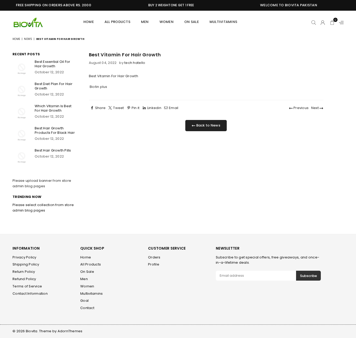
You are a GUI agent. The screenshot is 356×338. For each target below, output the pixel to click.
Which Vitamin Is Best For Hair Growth (53, 108)
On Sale (191, 21)
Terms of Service (27, 286)
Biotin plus (98, 86)
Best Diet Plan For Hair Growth (53, 86)
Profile (153, 264)
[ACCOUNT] (322, 22)
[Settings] (340, 22)
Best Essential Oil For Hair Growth (52, 63)
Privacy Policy (24, 257)
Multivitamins (223, 21)
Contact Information (30, 293)
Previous (301, 107)
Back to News (207, 125)
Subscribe (308, 275)
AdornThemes (70, 331)
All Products (117, 21)
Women (166, 21)
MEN (145, 21)
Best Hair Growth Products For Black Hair (55, 130)
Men (84, 278)
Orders (154, 257)
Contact (87, 307)
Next (315, 107)
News (28, 39)
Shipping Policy (26, 264)
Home (88, 21)
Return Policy (24, 271)
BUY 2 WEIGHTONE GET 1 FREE (169, 5)
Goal (84, 300)
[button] (332, 22)
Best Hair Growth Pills (53, 150)
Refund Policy (24, 278)
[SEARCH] (313, 22)
